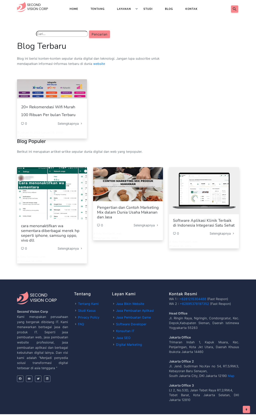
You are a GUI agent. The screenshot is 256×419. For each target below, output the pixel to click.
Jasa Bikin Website (130, 304)
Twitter (38, 379)
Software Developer (131, 324)
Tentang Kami (88, 304)
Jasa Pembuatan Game (133, 317)
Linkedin (47, 379)
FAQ (81, 324)
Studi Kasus (87, 310)
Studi (148, 9)
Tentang (98, 9)
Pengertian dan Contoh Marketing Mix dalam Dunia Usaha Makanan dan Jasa (128, 212)
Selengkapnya (69, 124)
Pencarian (99, 34)
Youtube (29, 379)
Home (74, 9)
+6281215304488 (192, 299)
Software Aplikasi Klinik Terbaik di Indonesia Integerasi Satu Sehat (204, 223)
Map (231, 376)
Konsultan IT (125, 331)
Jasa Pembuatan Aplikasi (135, 310)
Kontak (191, 9)
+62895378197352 (194, 304)
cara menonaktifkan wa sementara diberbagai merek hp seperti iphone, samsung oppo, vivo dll (50, 233)
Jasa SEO (123, 338)
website (99, 64)
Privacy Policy (88, 317)
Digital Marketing (129, 345)
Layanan (124, 9)
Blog (169, 9)
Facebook (20, 379)
